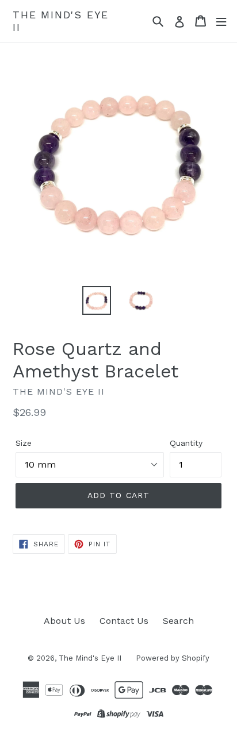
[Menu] (221, 21)
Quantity (186, 443)
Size (24, 443)
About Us (64, 620)
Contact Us (124, 620)
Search (178, 620)
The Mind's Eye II (61, 21)
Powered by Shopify (172, 658)
